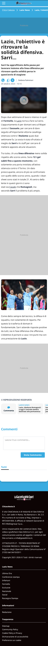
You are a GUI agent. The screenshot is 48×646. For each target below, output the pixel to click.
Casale (12, 186)
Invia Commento (33, 454)
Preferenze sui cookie (11, 640)
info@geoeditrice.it (23, 538)
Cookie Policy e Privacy (12, 633)
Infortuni (6, 580)
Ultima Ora (7, 573)
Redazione (6, 612)
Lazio (19, 120)
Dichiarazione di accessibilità (15, 636)
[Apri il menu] (3, 3)
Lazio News (24, 10)
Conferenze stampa (11, 577)
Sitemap (5, 626)
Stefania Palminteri (25, 80)
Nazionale (6, 591)
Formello (6, 584)
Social (4, 594)
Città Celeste (8, 10)
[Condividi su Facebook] (8, 80)
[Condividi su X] (12, 80)
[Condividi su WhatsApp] (3, 80)
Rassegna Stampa (10, 598)
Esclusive (6, 587)
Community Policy (10, 629)
